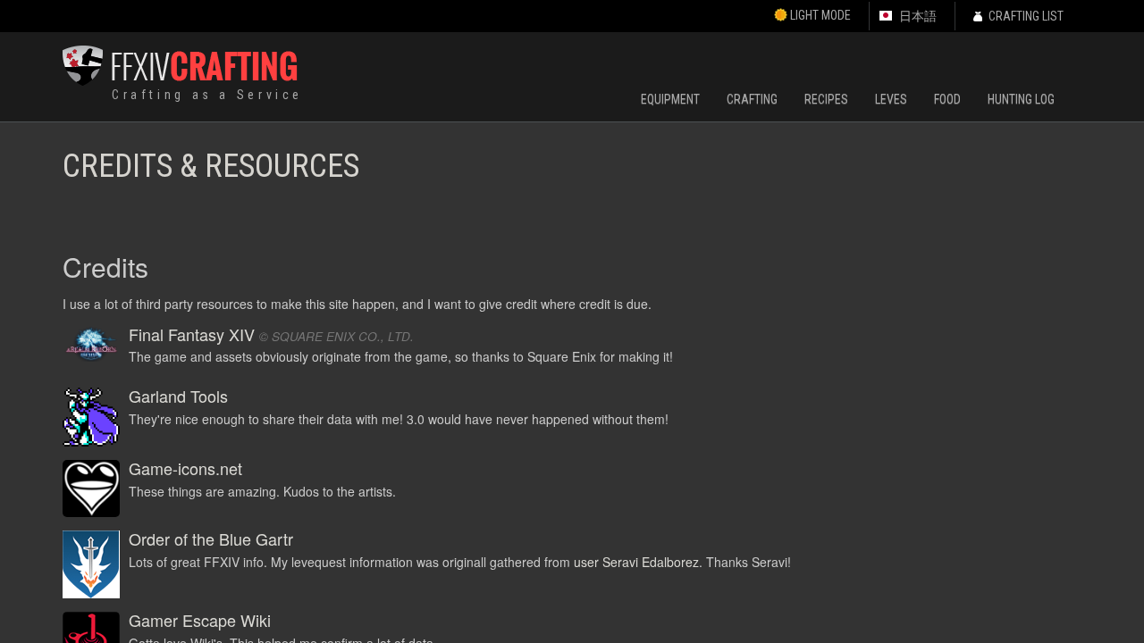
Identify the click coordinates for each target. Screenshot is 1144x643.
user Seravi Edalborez (636, 562)
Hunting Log (1021, 99)
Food (947, 99)
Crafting (752, 99)
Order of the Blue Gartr (211, 538)
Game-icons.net (185, 468)
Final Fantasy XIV (192, 334)
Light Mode (819, 15)
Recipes (826, 99)
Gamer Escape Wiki (200, 619)
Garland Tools (178, 395)
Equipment (670, 99)
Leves (891, 99)
